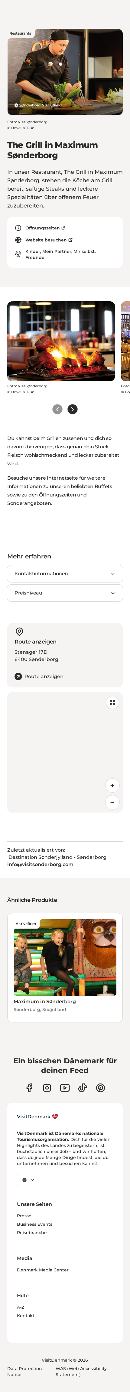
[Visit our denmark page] (29, 1088)
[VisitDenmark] (37, 1117)
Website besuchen (46, 240)
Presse (24, 1215)
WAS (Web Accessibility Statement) (81, 1371)
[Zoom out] (112, 802)
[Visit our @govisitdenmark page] (82, 1088)
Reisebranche (32, 1232)
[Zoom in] (112, 785)
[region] (65, 752)
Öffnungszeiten (42, 228)
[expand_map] (112, 702)
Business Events (34, 1224)
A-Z (20, 1307)
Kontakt (25, 1315)
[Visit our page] (47, 1088)
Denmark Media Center (43, 1270)
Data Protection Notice (24, 1371)
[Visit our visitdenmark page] (65, 1088)
